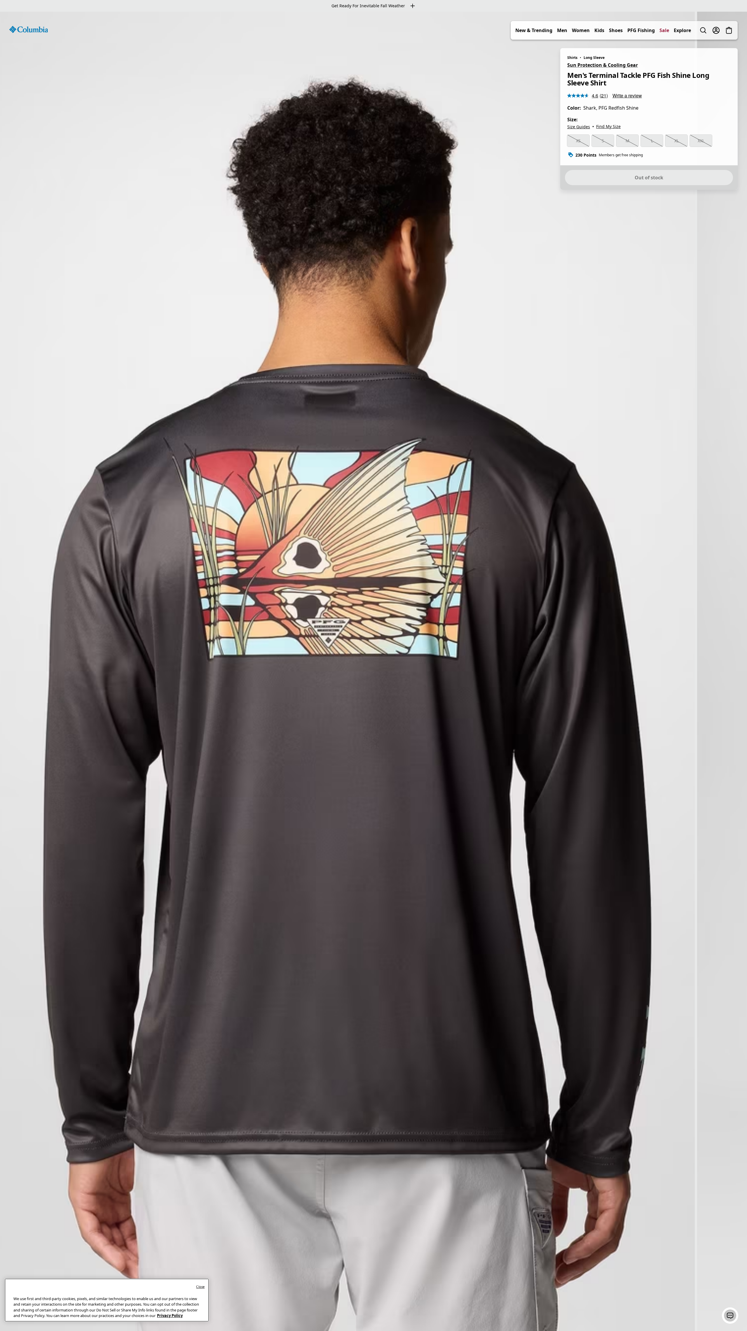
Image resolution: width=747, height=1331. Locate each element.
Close (200, 1286)
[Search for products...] (703, 30)
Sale (664, 30)
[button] (730, 1315)
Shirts (572, 57)
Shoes (616, 30)
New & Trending (533, 30)
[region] (373, 671)
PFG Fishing (641, 30)
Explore (682, 30)
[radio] (578, 141)
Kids (599, 30)
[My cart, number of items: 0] (728, 30)
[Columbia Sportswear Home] (28, 29)
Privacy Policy (170, 1315)
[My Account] (716, 30)
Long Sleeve (594, 57)
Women (581, 30)
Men (562, 30)
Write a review (627, 95)
